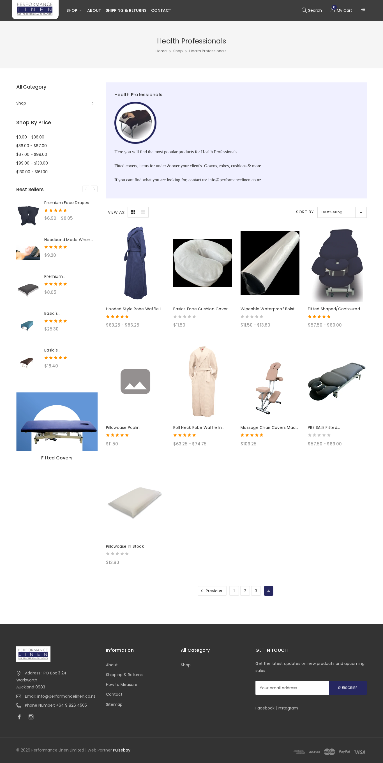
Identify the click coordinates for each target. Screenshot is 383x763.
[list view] (143, 212)
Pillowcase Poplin (123, 427)
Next (94, 189)
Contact (161, 10)
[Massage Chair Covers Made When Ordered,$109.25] (270, 381)
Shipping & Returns (126, 10)
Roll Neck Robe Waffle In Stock (197, 428)
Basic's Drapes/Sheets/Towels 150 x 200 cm (71, 314)
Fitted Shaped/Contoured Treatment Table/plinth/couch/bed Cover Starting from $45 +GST (334, 309)
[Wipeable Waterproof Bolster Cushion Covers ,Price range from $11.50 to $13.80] (270, 263)
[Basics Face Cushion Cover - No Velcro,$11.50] (202, 263)
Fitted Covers (57, 458)
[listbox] (342, 212)
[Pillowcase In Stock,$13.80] (135, 500)
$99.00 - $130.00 (32, 163)
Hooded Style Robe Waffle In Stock (134, 309)
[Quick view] (156, 257)
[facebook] (20, 717)
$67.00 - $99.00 (31, 154)
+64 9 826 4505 (71, 705)
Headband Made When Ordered (67, 240)
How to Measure (121, 684)
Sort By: (305, 212)
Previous (85, 189)
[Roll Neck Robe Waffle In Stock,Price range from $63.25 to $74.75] (202, 381)
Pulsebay (121, 750)
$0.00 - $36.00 (30, 137)
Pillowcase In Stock (125, 546)
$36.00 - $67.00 (31, 146)
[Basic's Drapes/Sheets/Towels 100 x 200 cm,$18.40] (28, 362)
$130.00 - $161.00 (32, 172)
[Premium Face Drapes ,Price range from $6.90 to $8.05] (28, 215)
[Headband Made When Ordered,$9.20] (28, 252)
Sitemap (114, 704)
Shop (71, 10)
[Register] (364, 10)
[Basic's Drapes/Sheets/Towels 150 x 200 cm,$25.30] (28, 326)
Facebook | (266, 708)
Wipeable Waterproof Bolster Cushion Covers (270, 309)
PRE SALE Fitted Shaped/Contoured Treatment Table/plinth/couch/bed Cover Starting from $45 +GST (332, 428)
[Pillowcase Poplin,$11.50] (135, 381)
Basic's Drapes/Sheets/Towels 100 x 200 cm (67, 350)
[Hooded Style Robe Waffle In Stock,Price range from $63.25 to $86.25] (135, 263)
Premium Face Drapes (66, 202)
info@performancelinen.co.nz (66, 696)
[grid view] (133, 212)
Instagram (288, 708)
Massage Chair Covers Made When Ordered (269, 428)
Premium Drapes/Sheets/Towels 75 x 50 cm (70, 277)
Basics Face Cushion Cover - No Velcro (202, 309)
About (94, 10)
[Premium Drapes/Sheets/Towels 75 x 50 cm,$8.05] (28, 289)
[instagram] (32, 717)
